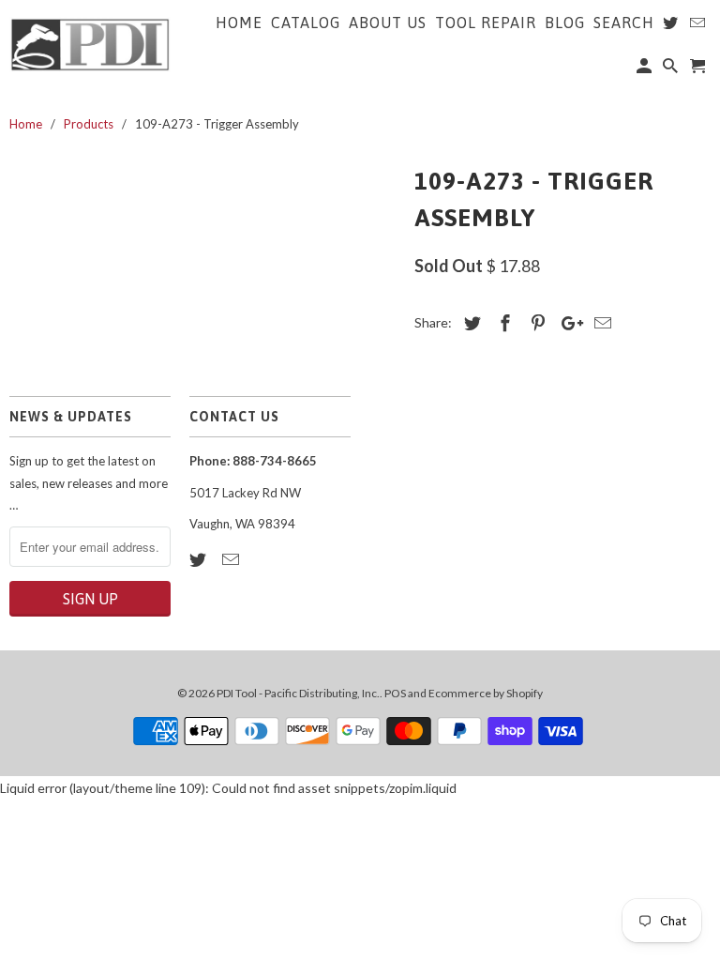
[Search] (672, 69)
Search (623, 22)
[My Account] (645, 69)
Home (239, 22)
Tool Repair (485, 22)
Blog (565, 22)
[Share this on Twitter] (470, 323)
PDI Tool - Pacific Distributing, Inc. (298, 693)
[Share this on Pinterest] (535, 323)
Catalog (305, 22)
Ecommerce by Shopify (485, 693)
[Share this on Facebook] (503, 323)
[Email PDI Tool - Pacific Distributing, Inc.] (232, 559)
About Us (388, 22)
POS (395, 693)
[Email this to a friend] (600, 323)
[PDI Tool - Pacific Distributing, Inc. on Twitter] (199, 559)
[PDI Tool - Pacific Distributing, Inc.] (90, 43)
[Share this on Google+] (567, 323)
